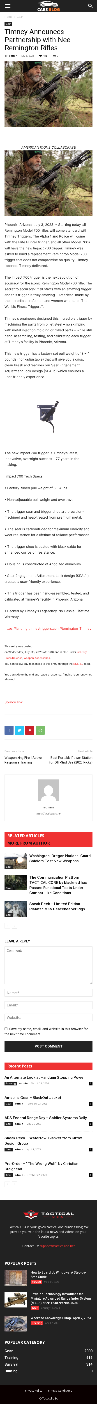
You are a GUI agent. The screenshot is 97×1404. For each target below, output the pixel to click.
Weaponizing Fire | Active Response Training (23, 760)
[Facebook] (9, 730)
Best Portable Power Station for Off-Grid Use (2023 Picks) (70, 760)
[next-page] (14, 926)
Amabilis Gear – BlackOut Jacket (33, 1097)
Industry (82, 652)
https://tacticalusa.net (48, 813)
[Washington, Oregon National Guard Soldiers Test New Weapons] (16, 861)
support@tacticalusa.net (57, 1246)
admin (13, 55)
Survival (36, 1281)
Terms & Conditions (59, 1391)
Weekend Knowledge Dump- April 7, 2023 (61, 1318)
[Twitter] (19, 730)
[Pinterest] (29, 730)
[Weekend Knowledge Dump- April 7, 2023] (16, 1323)
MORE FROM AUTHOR (28, 843)
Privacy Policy (33, 1391)
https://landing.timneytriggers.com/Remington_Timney (48, 628)
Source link (14, 702)
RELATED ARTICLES (25, 835)
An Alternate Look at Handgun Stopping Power (45, 1077)
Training (11, 1083)
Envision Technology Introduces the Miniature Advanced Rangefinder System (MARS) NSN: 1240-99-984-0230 (61, 1298)
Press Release (13, 658)
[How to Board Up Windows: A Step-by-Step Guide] (16, 1278)
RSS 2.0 (78, 663)
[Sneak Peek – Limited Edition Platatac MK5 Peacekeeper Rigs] (16, 909)
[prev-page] (7, 926)
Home (8, 17)
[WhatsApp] (40, 730)
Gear (20, 17)
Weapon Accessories (37, 658)
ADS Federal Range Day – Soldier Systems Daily (46, 1118)
